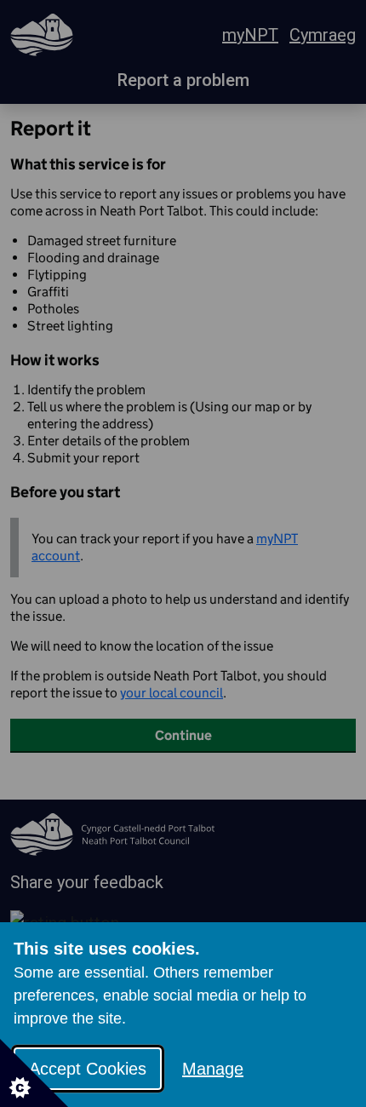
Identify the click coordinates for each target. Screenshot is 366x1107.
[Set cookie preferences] (34, 1073)
